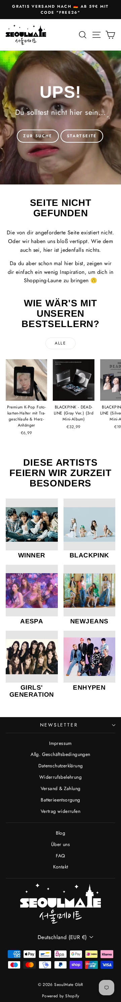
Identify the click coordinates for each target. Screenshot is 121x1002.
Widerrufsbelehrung (60, 777)
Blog (61, 833)
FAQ (60, 855)
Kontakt (60, 866)
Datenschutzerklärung (60, 765)
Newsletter (59, 724)
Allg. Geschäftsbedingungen (60, 754)
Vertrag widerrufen (60, 811)
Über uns (60, 844)
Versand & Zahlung (61, 788)
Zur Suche (37, 136)
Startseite (82, 136)
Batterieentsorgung (60, 799)
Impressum (60, 743)
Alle (61, 343)
